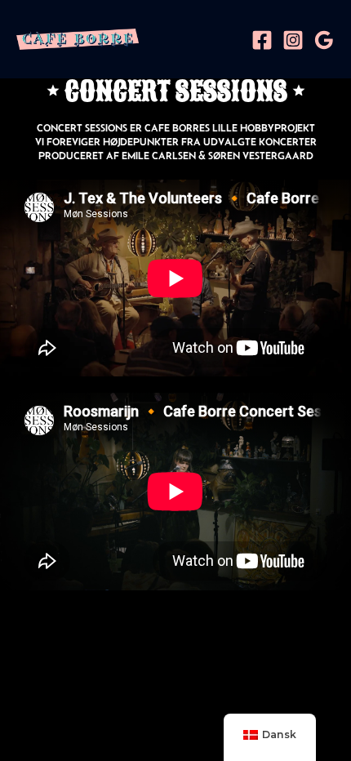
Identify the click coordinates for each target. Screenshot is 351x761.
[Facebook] (262, 40)
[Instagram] (293, 40)
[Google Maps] (324, 40)
